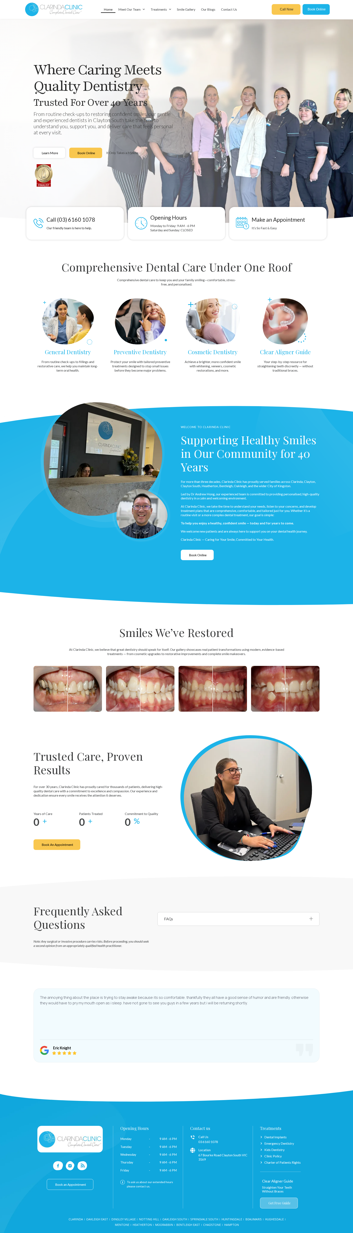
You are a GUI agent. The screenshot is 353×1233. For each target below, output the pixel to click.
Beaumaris (253, 1219)
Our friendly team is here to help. (69, 228)
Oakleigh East (97, 1219)
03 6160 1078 (208, 1142)
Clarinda (76, 1219)
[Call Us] (192, 1137)
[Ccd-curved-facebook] (58, 1166)
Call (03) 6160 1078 (71, 219)
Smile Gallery (186, 9)
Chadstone (212, 1225)
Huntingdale (231, 1219)
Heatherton (142, 1225)
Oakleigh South (174, 1219)
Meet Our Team (129, 9)
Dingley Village (123, 1219)
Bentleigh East (188, 1225)
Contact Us (229, 9)
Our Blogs (208, 9)
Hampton (231, 1225)
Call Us (203, 1137)
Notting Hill (149, 1219)
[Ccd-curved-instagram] (70, 1166)
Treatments (159, 9)
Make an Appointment (278, 219)
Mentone (122, 1225)
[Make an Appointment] (242, 223)
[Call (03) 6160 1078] (39, 223)
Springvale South (204, 1219)
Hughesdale (274, 1219)
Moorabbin (164, 1225)
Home (108, 9)
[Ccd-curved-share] (82, 1166)
